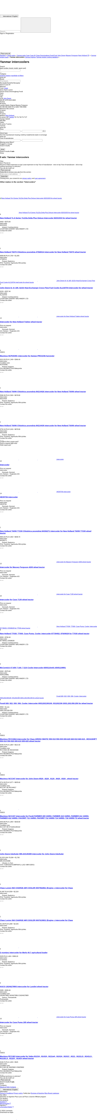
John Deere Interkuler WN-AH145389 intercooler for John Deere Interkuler (32, 854)
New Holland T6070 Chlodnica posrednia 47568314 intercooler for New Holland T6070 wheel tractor (43, 252)
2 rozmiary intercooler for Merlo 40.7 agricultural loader (23, 953)
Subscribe (4, 176)
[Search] (36, 25)
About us (3, 1087)
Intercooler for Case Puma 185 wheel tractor (19, 1022)
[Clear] (1, 72)
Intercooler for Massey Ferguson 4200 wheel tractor (22, 567)
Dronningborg (44, 55)
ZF (88, 55)
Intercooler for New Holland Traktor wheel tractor (21, 322)
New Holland (82, 55)
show (2, 149)
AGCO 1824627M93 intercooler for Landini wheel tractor (24, 987)
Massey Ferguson (72, 55)
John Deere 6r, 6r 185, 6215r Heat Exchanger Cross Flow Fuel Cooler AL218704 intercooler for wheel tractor (46, 288)
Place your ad (5, 170)
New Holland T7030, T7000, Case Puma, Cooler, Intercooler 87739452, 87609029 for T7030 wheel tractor (44, 634)
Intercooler (4, 465)
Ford (55, 55)
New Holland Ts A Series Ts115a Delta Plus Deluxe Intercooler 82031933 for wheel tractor (38, 218)
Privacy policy (18, 1093)
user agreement (40, 178)
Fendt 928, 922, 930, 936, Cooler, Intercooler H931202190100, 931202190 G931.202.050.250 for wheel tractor (46, 703)
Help (8, 1087)
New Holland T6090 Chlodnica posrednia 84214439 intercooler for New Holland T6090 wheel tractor (43, 426)
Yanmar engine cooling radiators (47, 57)
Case (28, 55)
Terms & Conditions (6, 1093)
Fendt (52, 55)
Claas (38, 55)
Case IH (32, 55)
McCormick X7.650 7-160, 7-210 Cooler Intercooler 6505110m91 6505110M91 (33, 668)
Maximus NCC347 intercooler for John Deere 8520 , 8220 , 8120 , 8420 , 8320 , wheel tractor (39, 779)
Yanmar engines (30, 57)
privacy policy (27, 178)
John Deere (61, 55)
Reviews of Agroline (37, 1093)
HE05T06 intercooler (9, 497)
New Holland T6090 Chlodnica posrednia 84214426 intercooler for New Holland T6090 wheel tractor (43, 392)
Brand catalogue (53, 1093)
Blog (46, 1093)
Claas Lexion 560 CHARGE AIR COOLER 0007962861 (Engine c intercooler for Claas (36, 888)
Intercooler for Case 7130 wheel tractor (17, 600)
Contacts (13, 1087)
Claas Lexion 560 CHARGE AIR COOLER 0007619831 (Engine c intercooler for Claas (36, 920)
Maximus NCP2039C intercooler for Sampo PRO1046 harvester (27, 356)
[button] (48, 43)
